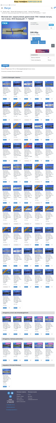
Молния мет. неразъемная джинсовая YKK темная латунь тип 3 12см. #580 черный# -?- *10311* (39, 195)
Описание (5, 65)
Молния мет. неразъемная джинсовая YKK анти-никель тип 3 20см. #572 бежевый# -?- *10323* (49, 216)
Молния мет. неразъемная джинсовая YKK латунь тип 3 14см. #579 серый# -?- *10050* (49, 90)
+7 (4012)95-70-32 (10, 404)
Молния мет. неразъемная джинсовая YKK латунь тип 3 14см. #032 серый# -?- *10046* (7, 90)
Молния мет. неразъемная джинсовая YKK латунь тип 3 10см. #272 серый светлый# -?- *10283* (7, 174)
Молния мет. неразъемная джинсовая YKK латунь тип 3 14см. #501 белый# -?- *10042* (28, 90)
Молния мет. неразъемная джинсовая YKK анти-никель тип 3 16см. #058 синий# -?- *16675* (28, 278)
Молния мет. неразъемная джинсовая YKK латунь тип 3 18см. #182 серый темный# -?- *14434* (18, 279)
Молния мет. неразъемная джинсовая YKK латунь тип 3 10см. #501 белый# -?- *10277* (39, 132)
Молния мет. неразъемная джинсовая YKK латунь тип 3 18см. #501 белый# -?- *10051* (49, 111)
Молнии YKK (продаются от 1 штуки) (19, 11)
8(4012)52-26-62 (35, 2)
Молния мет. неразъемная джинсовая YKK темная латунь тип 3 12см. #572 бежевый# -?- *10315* (7, 379)
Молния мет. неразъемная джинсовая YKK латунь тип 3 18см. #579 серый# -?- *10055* (18, 132)
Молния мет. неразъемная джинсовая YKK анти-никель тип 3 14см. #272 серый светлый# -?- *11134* (6, 258)
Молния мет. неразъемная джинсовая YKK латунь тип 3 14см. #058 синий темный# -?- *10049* (18, 91)
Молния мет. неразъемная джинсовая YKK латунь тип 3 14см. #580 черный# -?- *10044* (7, 111)
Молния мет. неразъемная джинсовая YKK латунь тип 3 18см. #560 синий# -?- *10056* (7, 132)
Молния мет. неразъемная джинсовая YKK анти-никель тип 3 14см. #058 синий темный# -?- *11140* (38, 237)
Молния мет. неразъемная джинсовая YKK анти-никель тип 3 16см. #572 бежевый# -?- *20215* (49, 326)
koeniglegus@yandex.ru (11, 409)
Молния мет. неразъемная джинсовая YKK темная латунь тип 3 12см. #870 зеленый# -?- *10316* (49, 195)
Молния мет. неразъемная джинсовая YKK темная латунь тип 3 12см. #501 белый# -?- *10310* (17, 194)
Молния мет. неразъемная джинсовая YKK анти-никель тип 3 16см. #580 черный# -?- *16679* (6, 300)
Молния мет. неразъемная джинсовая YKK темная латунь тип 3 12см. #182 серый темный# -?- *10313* (49, 174)
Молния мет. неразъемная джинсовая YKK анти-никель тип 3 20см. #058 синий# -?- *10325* (7, 215)
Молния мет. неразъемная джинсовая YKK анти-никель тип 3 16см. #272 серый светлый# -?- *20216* (38, 326)
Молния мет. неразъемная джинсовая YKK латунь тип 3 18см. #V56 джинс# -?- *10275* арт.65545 (18, 152)
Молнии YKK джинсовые (33, 11)
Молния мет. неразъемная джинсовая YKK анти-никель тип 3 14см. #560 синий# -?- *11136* (28, 257)
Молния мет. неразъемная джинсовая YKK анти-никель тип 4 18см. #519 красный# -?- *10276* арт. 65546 (28, 153)
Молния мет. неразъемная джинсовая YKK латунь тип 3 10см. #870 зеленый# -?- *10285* (28, 173)
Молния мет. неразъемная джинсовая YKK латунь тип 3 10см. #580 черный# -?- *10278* (7, 152)
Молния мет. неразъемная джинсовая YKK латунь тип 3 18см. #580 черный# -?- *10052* (28, 132)
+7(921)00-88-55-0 (10, 407)
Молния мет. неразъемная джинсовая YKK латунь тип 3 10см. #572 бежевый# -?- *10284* (18, 173)
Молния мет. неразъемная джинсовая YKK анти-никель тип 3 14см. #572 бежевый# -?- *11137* (38, 258)
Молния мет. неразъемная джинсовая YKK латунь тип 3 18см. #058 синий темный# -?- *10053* (39, 112)
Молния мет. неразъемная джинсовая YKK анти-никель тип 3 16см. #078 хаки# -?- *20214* (28, 325)
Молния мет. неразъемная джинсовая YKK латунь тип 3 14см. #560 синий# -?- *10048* (39, 90)
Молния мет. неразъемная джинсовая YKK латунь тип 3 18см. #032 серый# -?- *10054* (28, 111)
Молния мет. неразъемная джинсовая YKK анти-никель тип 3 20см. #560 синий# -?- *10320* (39, 215)
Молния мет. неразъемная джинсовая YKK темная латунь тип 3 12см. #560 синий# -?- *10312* (28, 194)
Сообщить (16, 119)
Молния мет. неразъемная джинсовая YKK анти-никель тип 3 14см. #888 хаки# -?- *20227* (17, 325)
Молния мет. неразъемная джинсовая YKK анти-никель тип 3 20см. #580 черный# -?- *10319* (6, 237)
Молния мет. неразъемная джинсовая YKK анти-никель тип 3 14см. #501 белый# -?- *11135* (18, 257)
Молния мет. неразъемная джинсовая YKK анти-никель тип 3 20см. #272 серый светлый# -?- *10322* (17, 216)
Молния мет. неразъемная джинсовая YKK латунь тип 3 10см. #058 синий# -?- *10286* (39, 152)
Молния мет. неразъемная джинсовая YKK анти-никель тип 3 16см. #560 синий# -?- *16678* (49, 278)
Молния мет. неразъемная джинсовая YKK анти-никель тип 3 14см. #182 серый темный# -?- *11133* (49, 237)
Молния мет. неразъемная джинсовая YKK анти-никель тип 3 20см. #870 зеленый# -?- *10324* (28, 237)
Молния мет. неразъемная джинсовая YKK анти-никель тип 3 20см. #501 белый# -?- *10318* (28, 215)
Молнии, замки (6, 11)
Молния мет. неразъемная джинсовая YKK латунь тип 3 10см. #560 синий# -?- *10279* (49, 132)
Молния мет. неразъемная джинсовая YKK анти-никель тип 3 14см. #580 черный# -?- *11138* (49, 258)
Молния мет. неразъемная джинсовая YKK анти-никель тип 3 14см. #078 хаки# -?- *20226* (6, 325)
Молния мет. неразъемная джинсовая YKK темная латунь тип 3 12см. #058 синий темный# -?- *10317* (39, 174)
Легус (7, 8)
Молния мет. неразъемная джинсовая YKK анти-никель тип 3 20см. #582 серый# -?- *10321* (17, 236)
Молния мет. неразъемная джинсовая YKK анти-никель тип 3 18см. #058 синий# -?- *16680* (17, 299)
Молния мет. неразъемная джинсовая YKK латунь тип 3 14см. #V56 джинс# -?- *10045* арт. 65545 (18, 111)
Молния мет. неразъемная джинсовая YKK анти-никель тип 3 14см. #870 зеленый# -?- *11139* (6, 279)
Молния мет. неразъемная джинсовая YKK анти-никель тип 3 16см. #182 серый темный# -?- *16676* (38, 279)
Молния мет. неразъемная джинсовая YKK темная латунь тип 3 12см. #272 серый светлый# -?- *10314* (7, 195)
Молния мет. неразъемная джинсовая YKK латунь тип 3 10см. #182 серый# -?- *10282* (49, 152)
